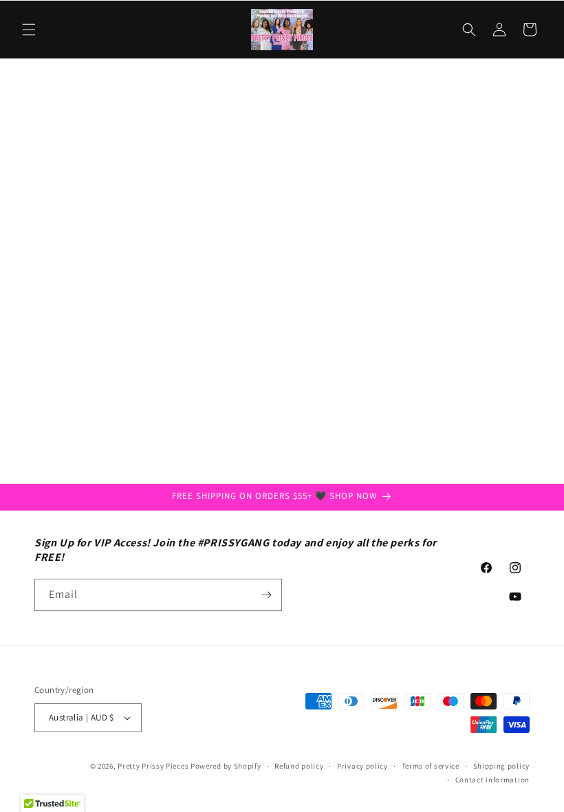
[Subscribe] (266, 595)
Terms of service (430, 766)
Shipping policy (501, 766)
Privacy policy (362, 766)
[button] (29, 29)
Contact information (492, 779)
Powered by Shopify (226, 766)
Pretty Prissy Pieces (154, 766)
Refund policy (298, 766)
